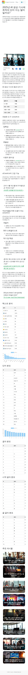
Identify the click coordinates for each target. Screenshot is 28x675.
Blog (17, 2)
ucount (18, 130)
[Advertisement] (14, 38)
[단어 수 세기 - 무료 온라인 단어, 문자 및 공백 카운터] (3, 2)
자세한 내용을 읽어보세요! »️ (13, 190)
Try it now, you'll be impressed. (14, 297)
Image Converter (10, 2)
